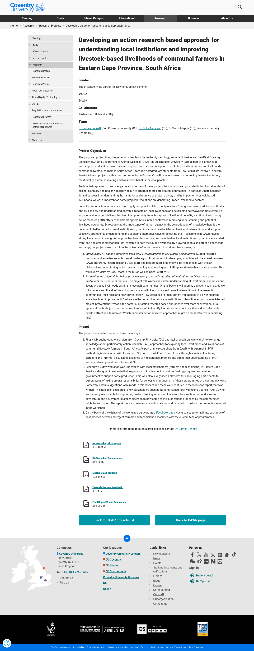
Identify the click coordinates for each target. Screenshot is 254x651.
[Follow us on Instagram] (213, 555)
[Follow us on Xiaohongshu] (206, 561)
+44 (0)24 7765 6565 (75, 572)
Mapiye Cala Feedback (104, 472)
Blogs (156, 580)
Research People (41, 84)
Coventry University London (123, 553)
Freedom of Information (117, 647)
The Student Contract (60, 647)
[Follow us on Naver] (213, 561)
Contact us (66, 578)
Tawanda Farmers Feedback (107, 487)
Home (14, 25)
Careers (157, 585)
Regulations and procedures (47, 110)
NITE (106, 583)
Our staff (158, 594)
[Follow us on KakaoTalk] (220, 561)
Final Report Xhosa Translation (109, 502)
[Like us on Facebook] (192, 555)
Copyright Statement (96, 647)
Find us (64, 582)
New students (161, 553)
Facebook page (165, 412)
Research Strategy (41, 117)
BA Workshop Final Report (106, 443)
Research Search (41, 71)
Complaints (160, 603)
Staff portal (202, 581)
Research (160, 18)
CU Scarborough (116, 571)
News (156, 558)
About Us (227, 18)
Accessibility (78, 647)
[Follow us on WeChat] (192, 561)
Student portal (204, 575)
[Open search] (240, 7)
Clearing (27, 18)
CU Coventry (113, 559)
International (127, 18)
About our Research (42, 90)
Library (157, 576)
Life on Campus (94, 18)
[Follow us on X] (199, 554)
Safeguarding (161, 590)
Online (107, 589)
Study (60, 18)
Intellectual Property (139, 647)
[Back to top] (127, 538)
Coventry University (71, 553)
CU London (112, 565)
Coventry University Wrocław (121, 577)
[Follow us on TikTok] (234, 554)
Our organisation (163, 599)
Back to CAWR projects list (114, 520)
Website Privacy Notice (176, 647)
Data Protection (196, 647)
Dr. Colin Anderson (150, 128)
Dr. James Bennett (90, 128)
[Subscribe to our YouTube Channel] (206, 555)
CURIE (35, 103)
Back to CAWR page (190, 520)
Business (193, 18)
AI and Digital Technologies (46, 97)
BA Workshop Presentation (107, 458)
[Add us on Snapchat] (227, 555)
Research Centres (41, 77)
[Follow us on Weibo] (199, 561)
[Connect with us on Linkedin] (220, 555)
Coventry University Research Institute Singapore (47, 125)
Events (157, 563)
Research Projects (50, 25)
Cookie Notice (157, 647)
